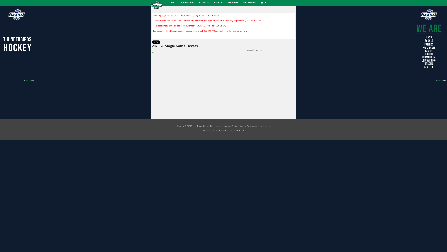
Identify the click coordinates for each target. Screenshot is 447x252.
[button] (263, 2)
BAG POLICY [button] (204, 3)
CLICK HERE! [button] (220, 25)
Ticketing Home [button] (187, 3)
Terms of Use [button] (238, 130)
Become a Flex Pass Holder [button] (226, 3)
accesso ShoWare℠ (231, 126)
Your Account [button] (249, 3)
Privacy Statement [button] (222, 130)
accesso (266, 126)
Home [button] (173, 3)
